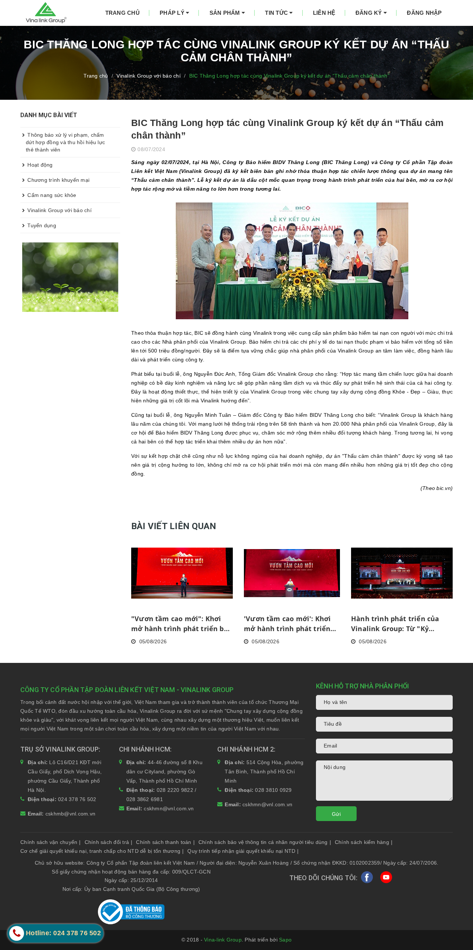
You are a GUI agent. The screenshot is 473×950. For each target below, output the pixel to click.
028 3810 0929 (273, 790)
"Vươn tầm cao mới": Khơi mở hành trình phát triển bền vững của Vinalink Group (181, 624)
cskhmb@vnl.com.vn (70, 814)
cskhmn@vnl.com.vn (169, 808)
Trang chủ (122, 13)
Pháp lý (173, 13)
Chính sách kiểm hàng (363, 842)
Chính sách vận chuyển (50, 842)
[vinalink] (70, 277)
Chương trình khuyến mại (57, 180)
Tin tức (277, 13)
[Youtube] (386, 878)
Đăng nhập (424, 13)
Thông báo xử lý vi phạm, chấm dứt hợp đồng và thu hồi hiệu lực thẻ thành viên (65, 142)
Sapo (285, 940)
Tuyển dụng (41, 225)
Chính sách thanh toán (165, 842)
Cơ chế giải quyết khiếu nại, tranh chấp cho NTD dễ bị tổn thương (102, 851)
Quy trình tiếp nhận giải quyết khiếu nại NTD (243, 851)
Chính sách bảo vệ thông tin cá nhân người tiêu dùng (264, 842)
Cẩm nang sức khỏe (51, 195)
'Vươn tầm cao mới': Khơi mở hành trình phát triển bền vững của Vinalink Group (287, 624)
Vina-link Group (223, 940)
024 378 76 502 (77, 799)
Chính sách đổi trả (109, 842)
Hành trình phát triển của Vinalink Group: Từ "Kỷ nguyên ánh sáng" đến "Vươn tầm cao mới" (401, 624)
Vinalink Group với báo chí (59, 210)
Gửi (336, 814)
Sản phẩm (226, 13)
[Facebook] (367, 878)
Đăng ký (369, 13)
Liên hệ (324, 13)
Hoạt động (39, 165)
